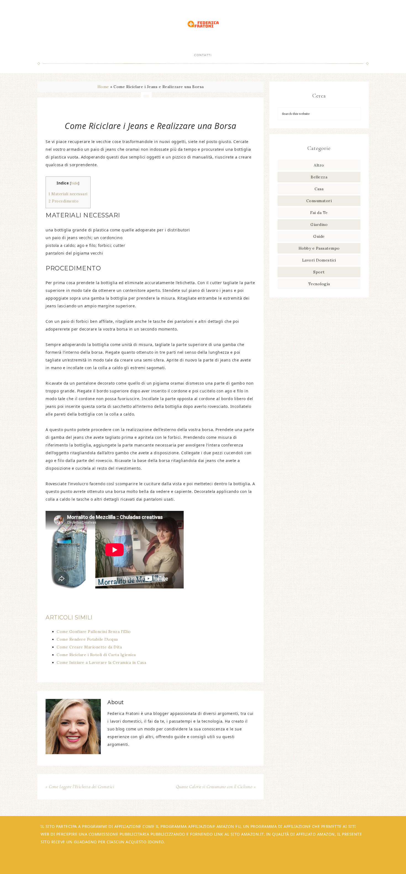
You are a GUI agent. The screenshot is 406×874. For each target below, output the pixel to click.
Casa (319, 188)
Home (103, 86)
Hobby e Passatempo (319, 248)
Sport (319, 272)
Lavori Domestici (319, 260)
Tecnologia (319, 283)
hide (74, 183)
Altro (319, 165)
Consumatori (319, 200)
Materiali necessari (68, 194)
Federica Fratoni (203, 24)
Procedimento (63, 201)
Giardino (319, 224)
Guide (319, 236)
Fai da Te (319, 212)
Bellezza (319, 177)
